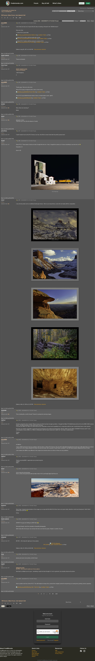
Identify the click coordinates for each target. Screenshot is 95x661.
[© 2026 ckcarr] (55, 224)
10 (16, 17)
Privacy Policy (58, 653)
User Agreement (59, 652)
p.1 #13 (19, 456)
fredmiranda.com (17, 3)
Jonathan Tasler (42, 35)
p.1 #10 (19, 410)
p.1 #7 (18, 131)
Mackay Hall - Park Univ (33, 587)
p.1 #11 (19, 420)
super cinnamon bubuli (56, 544)
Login (87, 3)
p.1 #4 (18, 82)
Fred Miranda (90, 8)
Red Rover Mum (31, 92)
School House (30, 42)
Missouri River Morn (32, 38)
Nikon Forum (11, 15)
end (20, 17)
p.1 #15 (19, 505)
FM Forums (4, 15)
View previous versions (40, 49)
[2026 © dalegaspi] (55, 543)
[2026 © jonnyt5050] (21, 35)
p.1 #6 (18, 116)
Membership (35, 655)
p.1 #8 (18, 140)
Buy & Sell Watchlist (7, 11)
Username (47, 618)
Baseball (29, 98)
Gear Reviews (35, 653)
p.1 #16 (19, 519)
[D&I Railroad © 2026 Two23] (55, 172)
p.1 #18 (19, 554)
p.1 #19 (19, 564)
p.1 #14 (19, 468)
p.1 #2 (18, 55)
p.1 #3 (18, 65)
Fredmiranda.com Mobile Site (9, 10)
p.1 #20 (19, 578)
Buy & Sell (45, 3)
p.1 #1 (18, 23)
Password (47, 624)
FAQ (56, 650)
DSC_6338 (46, 544)
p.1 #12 (19, 439)
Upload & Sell (4, 26)
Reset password (41, 640)
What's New (57, 3)
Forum (36, 3)
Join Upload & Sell (20, 15)
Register (81, 3)
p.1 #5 (18, 104)
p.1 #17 (19, 537)
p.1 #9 (18, 200)
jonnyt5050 (4, 22)
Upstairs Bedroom (31, 35)
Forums (34, 650)
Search (33, 656)
